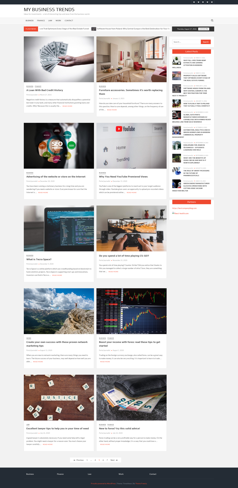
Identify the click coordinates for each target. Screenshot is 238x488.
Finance (41, 20)
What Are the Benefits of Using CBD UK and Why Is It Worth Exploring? (194, 160)
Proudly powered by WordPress (103, 483)
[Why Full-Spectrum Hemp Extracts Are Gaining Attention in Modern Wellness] (176, 60)
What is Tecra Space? (38, 259)
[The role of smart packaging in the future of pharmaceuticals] (176, 171)
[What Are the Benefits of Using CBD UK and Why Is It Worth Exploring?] (176, 158)
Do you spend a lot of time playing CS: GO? (124, 255)
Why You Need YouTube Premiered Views (123, 176)
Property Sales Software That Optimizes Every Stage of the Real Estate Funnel (196, 78)
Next (113, 460)
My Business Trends (49, 9)
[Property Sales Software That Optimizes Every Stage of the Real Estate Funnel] (176, 75)
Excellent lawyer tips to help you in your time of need (57, 428)
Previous (80, 460)
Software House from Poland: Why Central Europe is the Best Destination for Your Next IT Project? (114, 29)
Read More (67, 106)
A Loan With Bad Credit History (44, 90)
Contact (69, 20)
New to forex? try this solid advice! (119, 428)
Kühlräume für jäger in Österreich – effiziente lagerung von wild (194, 147)
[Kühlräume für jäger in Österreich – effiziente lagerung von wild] (176, 145)
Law (50, 20)
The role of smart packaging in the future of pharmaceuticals (196, 173)
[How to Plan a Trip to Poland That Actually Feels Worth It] (161, 28)
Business (29, 20)
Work (58, 20)
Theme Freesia (141, 483)
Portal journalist (32, 95)
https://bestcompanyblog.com (184, 208)
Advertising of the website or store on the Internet (55, 176)
